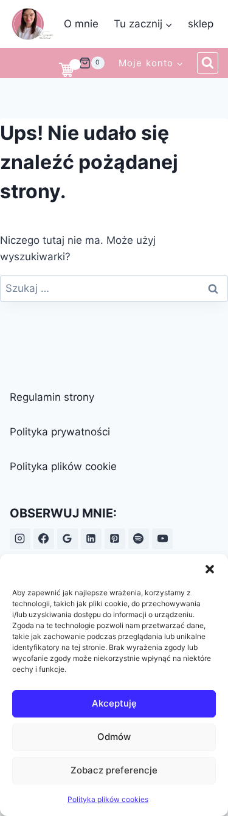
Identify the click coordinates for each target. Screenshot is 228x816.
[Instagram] (20, 538)
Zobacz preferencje (114, 770)
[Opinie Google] (67, 538)
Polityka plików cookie (63, 466)
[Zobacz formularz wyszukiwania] (208, 63)
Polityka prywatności (60, 432)
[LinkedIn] (91, 538)
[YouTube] (162, 538)
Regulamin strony (52, 397)
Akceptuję (114, 703)
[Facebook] (43, 538)
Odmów (114, 736)
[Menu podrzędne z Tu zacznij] (143, 24)
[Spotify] (138, 538)
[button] (210, 569)
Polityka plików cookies (107, 799)
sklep (200, 24)
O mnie (81, 24)
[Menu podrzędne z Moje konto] (151, 63)
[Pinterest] (115, 538)
